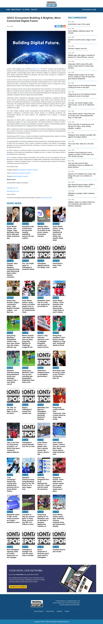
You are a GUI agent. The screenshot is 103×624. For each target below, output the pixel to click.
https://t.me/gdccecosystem (20, 176)
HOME (8, 9)
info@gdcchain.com (12, 188)
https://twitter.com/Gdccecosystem (20, 173)
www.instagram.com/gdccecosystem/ (27, 169)
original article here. (46, 197)
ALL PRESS (26, 9)
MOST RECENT (16, 9)
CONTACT (34, 9)
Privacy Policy (50, 611)
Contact (67, 611)
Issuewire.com (35, 69)
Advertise (59, 611)
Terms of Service (38, 611)
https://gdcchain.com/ (13, 191)
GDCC (9, 157)
